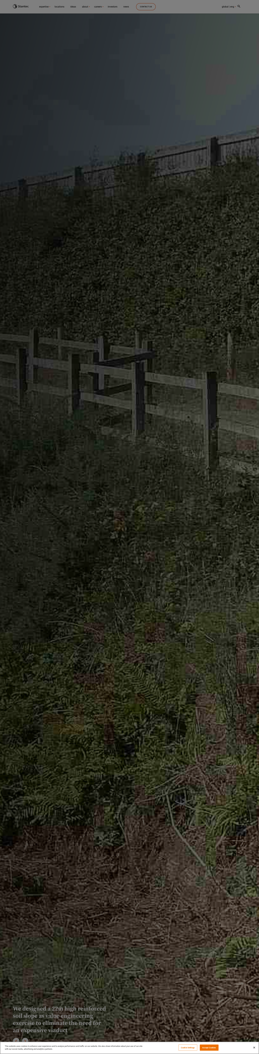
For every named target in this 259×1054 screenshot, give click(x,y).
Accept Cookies (209, 1048)
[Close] (254, 1047)
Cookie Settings (188, 1048)
